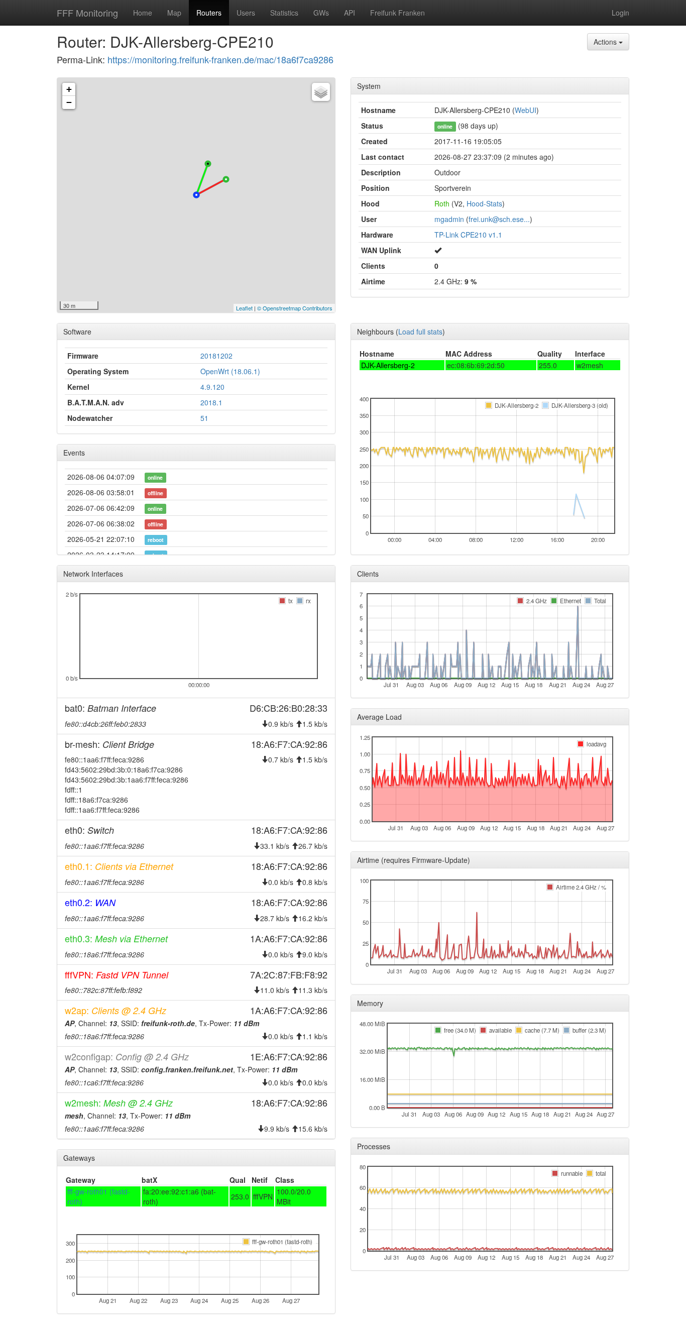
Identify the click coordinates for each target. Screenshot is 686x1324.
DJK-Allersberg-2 (388, 365)
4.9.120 (212, 387)
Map (174, 13)
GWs (321, 13)
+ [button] (69, 89)
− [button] (69, 102)
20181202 (216, 356)
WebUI (525, 110)
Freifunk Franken (397, 13)
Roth (441, 203)
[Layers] (321, 92)
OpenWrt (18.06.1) (230, 371)
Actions (606, 42)
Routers (208, 13)
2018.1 (211, 402)
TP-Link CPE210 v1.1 (468, 235)
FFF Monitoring (87, 12)
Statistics (284, 13)
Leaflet (244, 308)
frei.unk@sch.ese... (499, 219)
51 (204, 418)
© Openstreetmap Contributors (294, 308)
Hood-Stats (484, 203)
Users (246, 13)
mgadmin (449, 219)
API (349, 13)
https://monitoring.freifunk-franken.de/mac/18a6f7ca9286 (220, 59)
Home (142, 13)
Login (620, 13)
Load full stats (420, 331)
